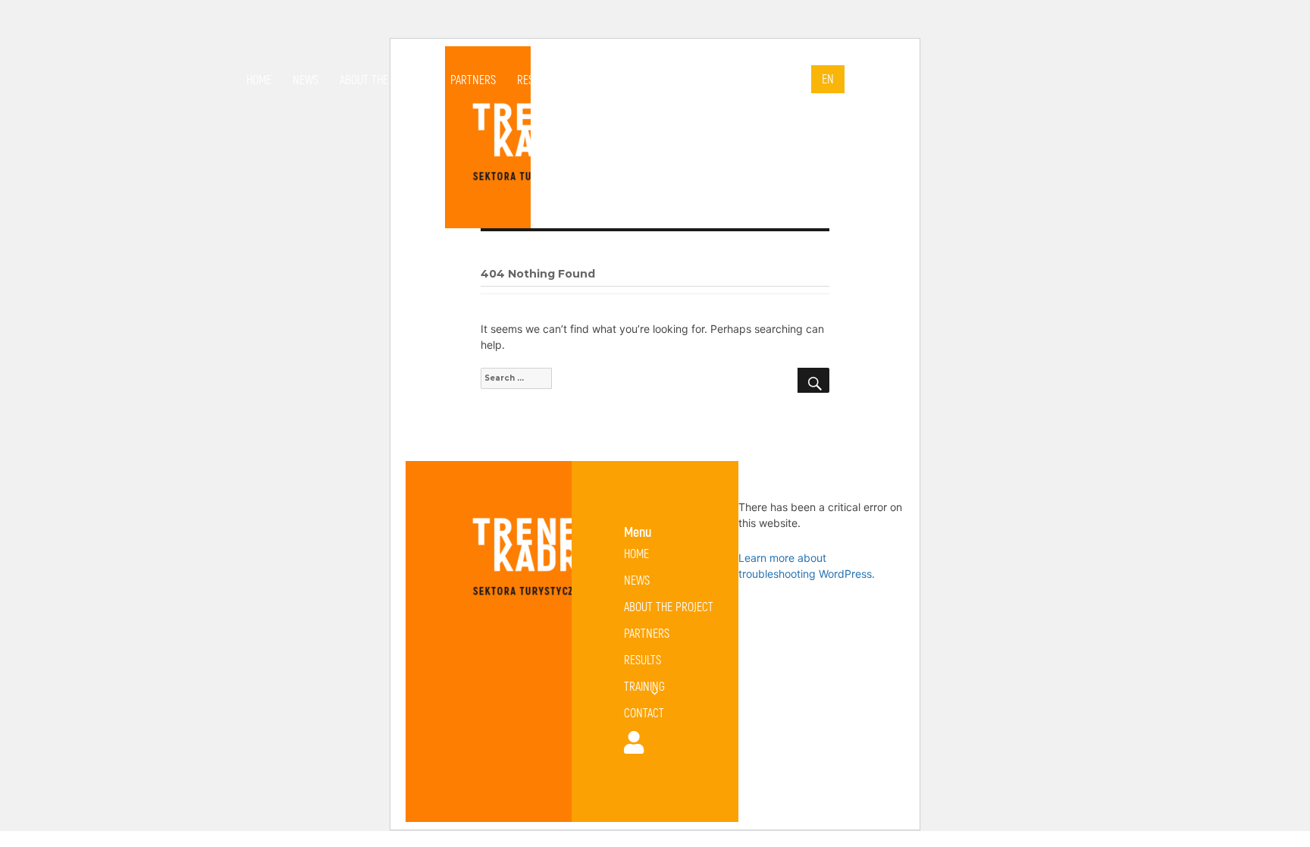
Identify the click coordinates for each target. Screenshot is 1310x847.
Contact (674, 79)
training (595, 79)
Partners (473, 79)
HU (861, 79)
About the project (384, 79)
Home (258, 79)
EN (828, 78)
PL (795, 79)
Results (535, 79)
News (305, 79)
